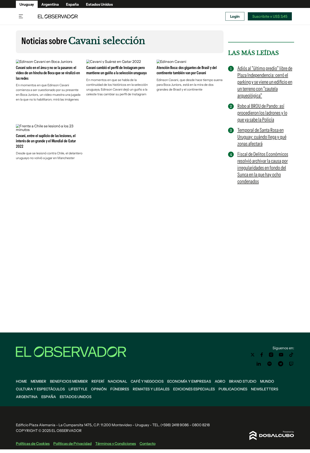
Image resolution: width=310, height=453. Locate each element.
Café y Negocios (147, 381)
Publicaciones (233, 389)
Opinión (99, 389)
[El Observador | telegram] (280, 364)
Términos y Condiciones (115, 443)
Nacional (117, 381)
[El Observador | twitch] (291, 364)
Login (235, 16)
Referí (97, 381)
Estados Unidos (99, 4)
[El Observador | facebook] (261, 354)
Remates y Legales (151, 389)
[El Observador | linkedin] (258, 364)
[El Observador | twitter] (252, 354)
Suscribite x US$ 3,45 (269, 16)
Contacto (147, 443)
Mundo (267, 381)
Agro (220, 381)
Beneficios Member (69, 381)
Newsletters (264, 389)
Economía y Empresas (189, 381)
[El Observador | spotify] (269, 364)
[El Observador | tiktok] (291, 354)
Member (38, 381)
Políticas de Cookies (33, 443)
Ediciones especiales (194, 389)
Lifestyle (78, 389)
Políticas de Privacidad (72, 443)
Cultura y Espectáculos (40, 389)
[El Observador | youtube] (281, 354)
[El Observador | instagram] (271, 354)
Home (21, 381)
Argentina (50, 4)
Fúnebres (119, 389)
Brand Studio (242, 381)
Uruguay (27, 4)
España (72, 4)
